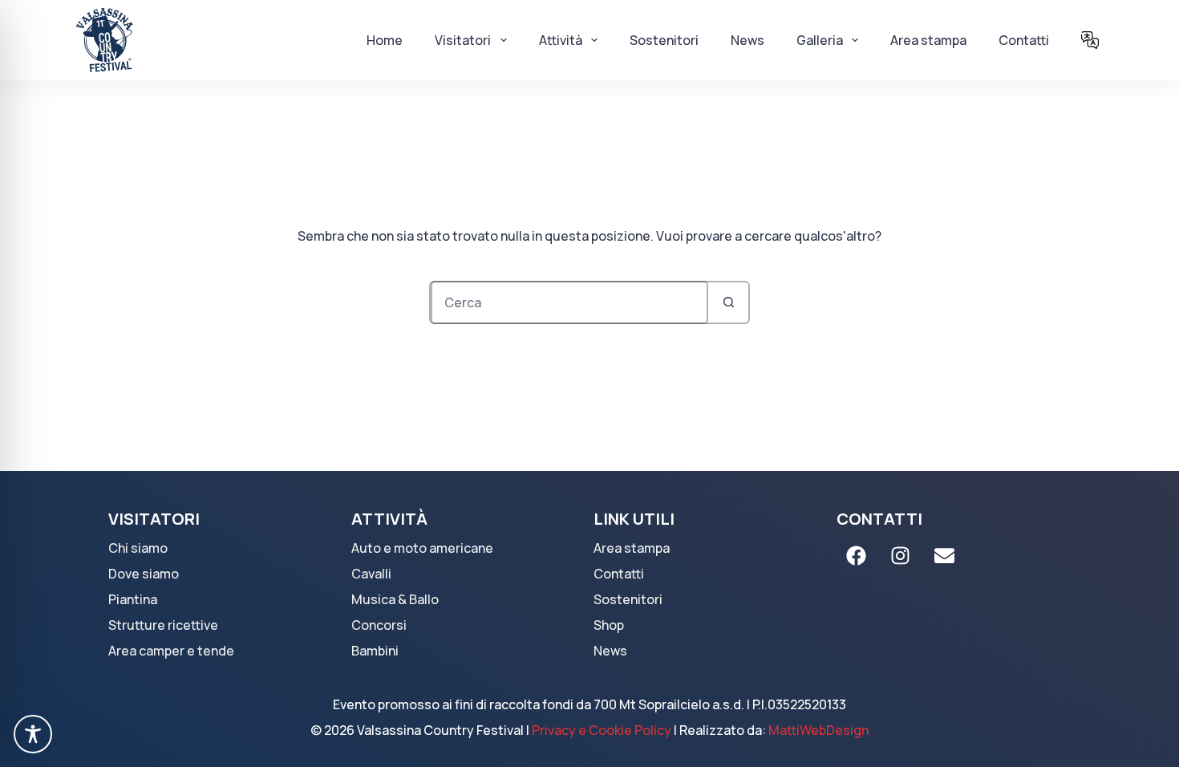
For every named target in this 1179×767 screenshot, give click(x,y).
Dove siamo (143, 573)
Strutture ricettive (163, 625)
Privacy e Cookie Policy (601, 730)
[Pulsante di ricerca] (728, 302)
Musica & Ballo (395, 599)
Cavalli (371, 573)
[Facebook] (857, 555)
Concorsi (379, 625)
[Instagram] (901, 555)
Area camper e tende (171, 650)
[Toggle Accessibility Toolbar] (33, 734)
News (747, 40)
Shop (609, 625)
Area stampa (928, 40)
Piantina (132, 599)
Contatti (1024, 40)
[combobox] (569, 302)
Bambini (375, 650)
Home (385, 40)
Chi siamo (138, 548)
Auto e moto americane (422, 548)
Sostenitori (664, 40)
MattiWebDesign (818, 730)
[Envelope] (945, 555)
